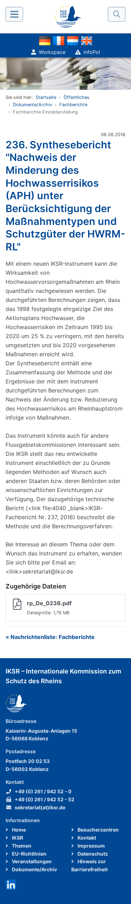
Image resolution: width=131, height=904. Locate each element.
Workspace (52, 52)
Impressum (91, 846)
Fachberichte (73, 104)
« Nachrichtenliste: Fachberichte (50, 636)
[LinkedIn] (11, 884)
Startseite (46, 97)
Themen (21, 846)
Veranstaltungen (31, 861)
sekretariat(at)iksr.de (40, 807)
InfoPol (91, 52)
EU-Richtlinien (28, 854)
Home (18, 830)
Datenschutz (92, 854)
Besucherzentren (98, 830)
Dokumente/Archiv (32, 104)
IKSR (17, 838)
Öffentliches (76, 97)
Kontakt (86, 838)
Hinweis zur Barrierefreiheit (89, 865)
